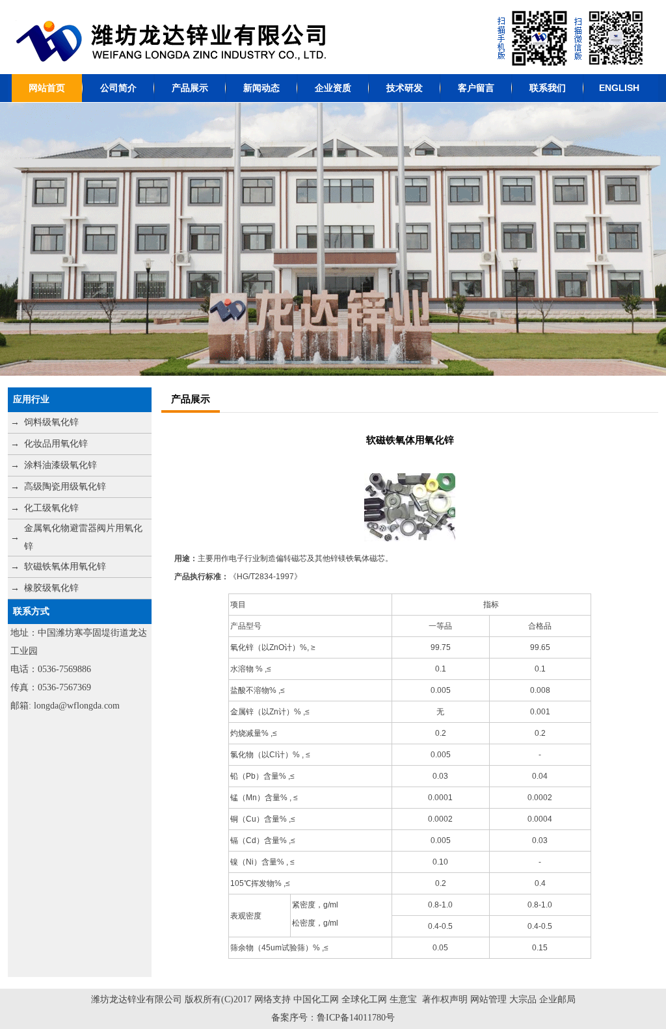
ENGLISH (619, 88)
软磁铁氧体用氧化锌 (65, 566)
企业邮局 (557, 999)
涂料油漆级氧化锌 (60, 465)
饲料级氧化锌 (51, 422)
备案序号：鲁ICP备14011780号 (333, 1017)
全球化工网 (364, 999)
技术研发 (404, 88)
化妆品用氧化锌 (56, 444)
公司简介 (118, 88)
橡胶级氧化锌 (51, 588)
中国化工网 (316, 999)
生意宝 (403, 999)
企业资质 (333, 88)
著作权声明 (445, 999)
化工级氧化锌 (51, 508)
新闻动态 (261, 88)
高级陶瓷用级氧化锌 (65, 486)
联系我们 (547, 88)
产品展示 (190, 88)
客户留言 (476, 88)
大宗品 (523, 999)
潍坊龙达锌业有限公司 (136, 999)
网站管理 (489, 999)
